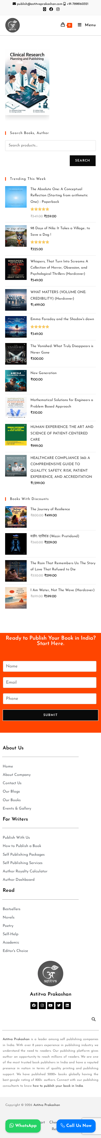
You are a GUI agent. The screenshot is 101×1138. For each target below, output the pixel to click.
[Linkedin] (67, 1005)
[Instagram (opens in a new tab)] (57, 9)
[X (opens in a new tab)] (44, 9)
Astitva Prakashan (16, 1039)
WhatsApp (25, 1126)
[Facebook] (33, 1005)
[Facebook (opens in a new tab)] (51, 9)
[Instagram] (42, 1005)
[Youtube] (50, 1005)
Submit (50, 715)
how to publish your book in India (58, 1086)
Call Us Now (78, 1126)
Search (82, 160)
